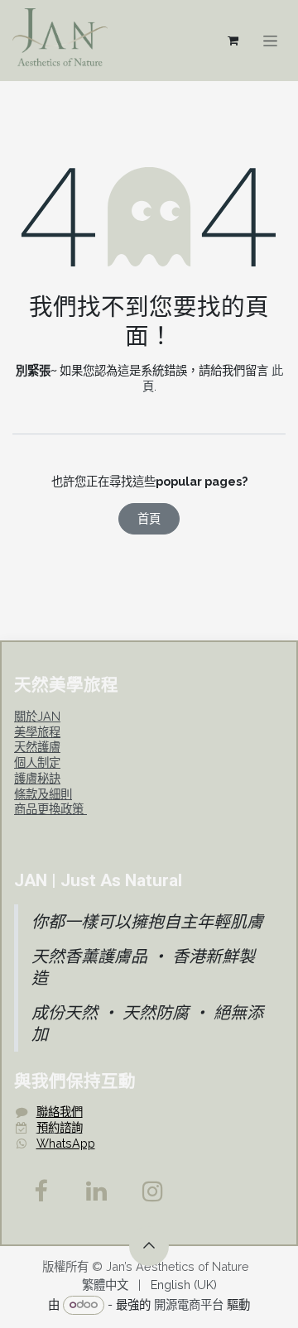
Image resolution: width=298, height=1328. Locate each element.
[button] (149, 1246)
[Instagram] (153, 1191)
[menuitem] (105, 1285)
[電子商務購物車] (233, 40)
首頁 (149, 518)
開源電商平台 (188, 1304)
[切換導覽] (270, 40)
